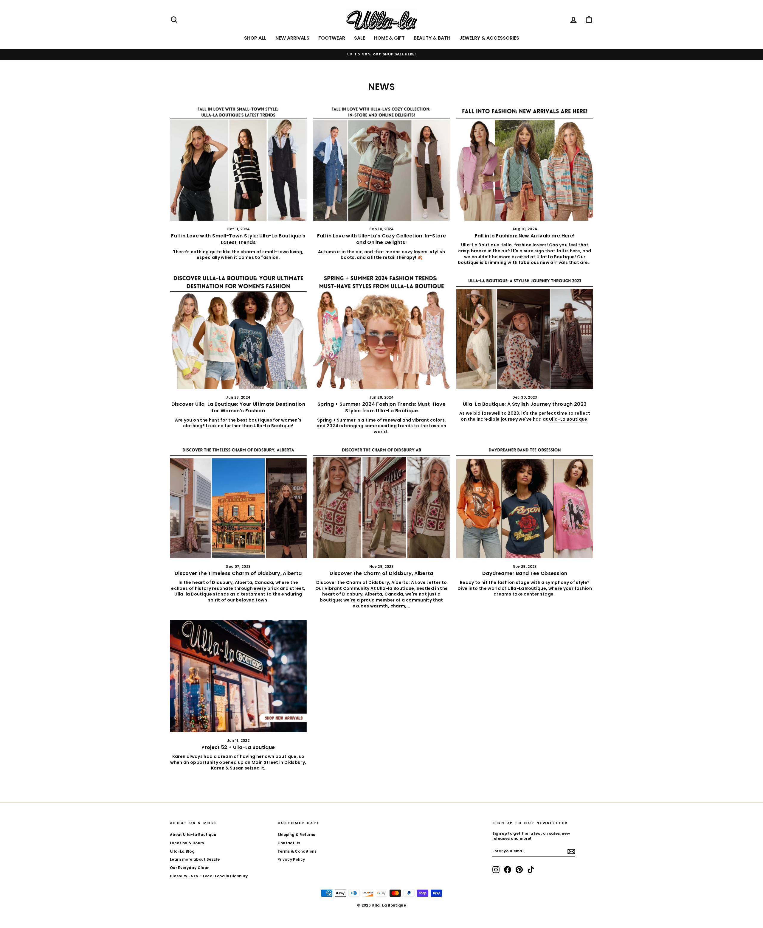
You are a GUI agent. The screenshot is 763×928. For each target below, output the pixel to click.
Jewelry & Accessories (489, 38)
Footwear (331, 38)
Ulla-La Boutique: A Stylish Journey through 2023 (525, 404)
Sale (359, 38)
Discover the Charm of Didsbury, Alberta (381, 573)
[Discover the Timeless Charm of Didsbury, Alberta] (238, 501)
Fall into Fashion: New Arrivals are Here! (525, 235)
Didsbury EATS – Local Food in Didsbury (209, 876)
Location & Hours (187, 843)
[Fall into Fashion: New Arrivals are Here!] (524, 163)
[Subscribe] (571, 851)
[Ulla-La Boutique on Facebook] (507, 869)
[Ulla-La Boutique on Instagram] (496, 869)
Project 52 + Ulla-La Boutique (238, 747)
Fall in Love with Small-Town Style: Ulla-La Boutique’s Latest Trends (238, 239)
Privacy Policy (291, 859)
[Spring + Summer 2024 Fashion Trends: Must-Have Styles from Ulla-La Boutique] (381, 332)
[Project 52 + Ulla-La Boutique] (238, 676)
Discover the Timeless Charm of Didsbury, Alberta (238, 573)
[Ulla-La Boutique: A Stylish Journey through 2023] (524, 332)
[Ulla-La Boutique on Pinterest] (519, 869)
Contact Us (288, 843)
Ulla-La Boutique (568, 419)
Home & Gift (389, 38)
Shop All (255, 38)
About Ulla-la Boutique (193, 834)
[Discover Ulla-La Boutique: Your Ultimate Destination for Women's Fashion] (238, 332)
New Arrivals (292, 38)
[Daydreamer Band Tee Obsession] (524, 501)
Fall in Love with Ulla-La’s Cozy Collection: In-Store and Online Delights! (381, 239)
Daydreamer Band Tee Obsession (524, 573)
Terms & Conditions (297, 851)
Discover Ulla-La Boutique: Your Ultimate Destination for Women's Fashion (238, 407)
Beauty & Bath (432, 38)
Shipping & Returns (296, 834)
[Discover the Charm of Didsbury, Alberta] (381, 501)
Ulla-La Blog (182, 851)
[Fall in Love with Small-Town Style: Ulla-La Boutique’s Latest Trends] (238, 163)
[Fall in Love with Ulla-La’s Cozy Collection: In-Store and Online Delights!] (381, 163)
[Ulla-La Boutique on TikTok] (530, 869)
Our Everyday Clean (190, 867)
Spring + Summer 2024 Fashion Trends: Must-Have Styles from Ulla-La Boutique (381, 407)
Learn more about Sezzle (195, 859)
